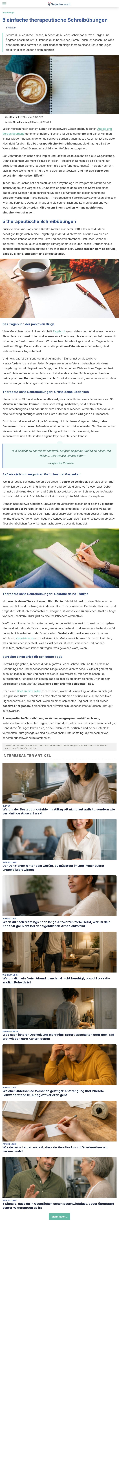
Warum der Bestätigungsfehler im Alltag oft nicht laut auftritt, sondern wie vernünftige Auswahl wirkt (58, 811)
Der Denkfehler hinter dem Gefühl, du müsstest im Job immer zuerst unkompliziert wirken (53, 868)
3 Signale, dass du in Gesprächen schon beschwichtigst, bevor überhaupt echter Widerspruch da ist (58, 1206)
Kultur (6, 806)
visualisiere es (25, 638)
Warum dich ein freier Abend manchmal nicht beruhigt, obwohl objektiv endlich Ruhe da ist (56, 980)
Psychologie (8, 12)
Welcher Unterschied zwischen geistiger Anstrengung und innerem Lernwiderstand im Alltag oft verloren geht (53, 1093)
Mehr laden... (59, 1216)
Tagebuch (59, 331)
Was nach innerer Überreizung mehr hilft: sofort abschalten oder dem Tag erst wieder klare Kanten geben (58, 1037)
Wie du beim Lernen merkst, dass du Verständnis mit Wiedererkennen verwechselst (54, 1149)
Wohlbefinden (10, 975)
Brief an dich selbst (29, 691)
